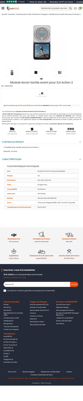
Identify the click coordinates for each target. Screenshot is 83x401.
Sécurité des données (37, 325)
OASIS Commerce (46, 383)
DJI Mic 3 (7, 354)
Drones (6, 304)
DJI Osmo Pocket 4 (10, 342)
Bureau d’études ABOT (64, 321)
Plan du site (12, 372)
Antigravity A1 (8, 359)
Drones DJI (7, 307)
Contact (33, 313)
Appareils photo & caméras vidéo (13, 314)
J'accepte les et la (31, 291)
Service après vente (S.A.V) (39, 310)
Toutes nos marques (11, 329)
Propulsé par (36, 383)
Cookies (69, 372)
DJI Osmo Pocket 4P (11, 339)
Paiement (33, 319)
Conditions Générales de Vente (41, 375)
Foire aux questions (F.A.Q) (39, 304)
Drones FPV (7, 310)
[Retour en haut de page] (80, 279)
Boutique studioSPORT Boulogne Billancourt (67, 314)
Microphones (8, 324)
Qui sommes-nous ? (63, 304)
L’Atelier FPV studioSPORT (64, 318)
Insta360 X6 (8, 336)
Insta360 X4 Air (9, 351)
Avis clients (60, 324)
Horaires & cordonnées (38, 307)
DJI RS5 (6, 356)
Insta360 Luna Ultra (10, 362)
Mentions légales (28, 372)
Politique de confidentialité (50, 372)
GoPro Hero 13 (8, 348)
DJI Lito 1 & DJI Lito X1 (10, 345)
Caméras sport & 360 (11, 318)
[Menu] (3, 8)
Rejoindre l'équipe (62, 307)
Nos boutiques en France (65, 310)
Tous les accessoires (11, 327)
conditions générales (24, 291)
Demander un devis (37, 322)
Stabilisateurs (8, 321)
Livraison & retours (36, 316)
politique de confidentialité (45, 291)
